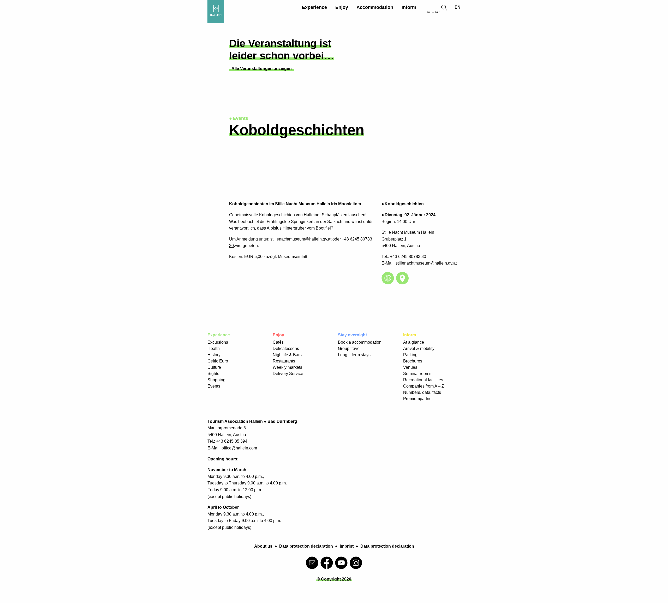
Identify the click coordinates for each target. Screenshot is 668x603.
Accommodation (374, 7)
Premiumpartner (418, 398)
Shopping (216, 380)
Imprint (347, 546)
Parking (410, 355)
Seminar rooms (417, 373)
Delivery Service (288, 373)
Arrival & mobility (418, 348)
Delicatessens (286, 348)
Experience (314, 7)
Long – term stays (354, 355)
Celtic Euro (217, 361)
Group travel (349, 348)
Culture (214, 367)
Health (213, 348)
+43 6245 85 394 (231, 441)
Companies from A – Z (423, 386)
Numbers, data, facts (422, 392)
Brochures (412, 361)
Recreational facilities (423, 380)
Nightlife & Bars (287, 355)
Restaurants (284, 361)
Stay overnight (352, 335)
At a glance (413, 342)
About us (263, 546)
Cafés (278, 342)
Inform (409, 7)
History (213, 355)
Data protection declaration (306, 546)
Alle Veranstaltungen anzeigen (261, 68)
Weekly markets (287, 367)
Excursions (217, 342)
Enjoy (341, 7)
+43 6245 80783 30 (408, 256)
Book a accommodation (359, 342)
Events (213, 386)
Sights (213, 373)
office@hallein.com (239, 448)
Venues (410, 367)
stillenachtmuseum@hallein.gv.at (301, 239)
